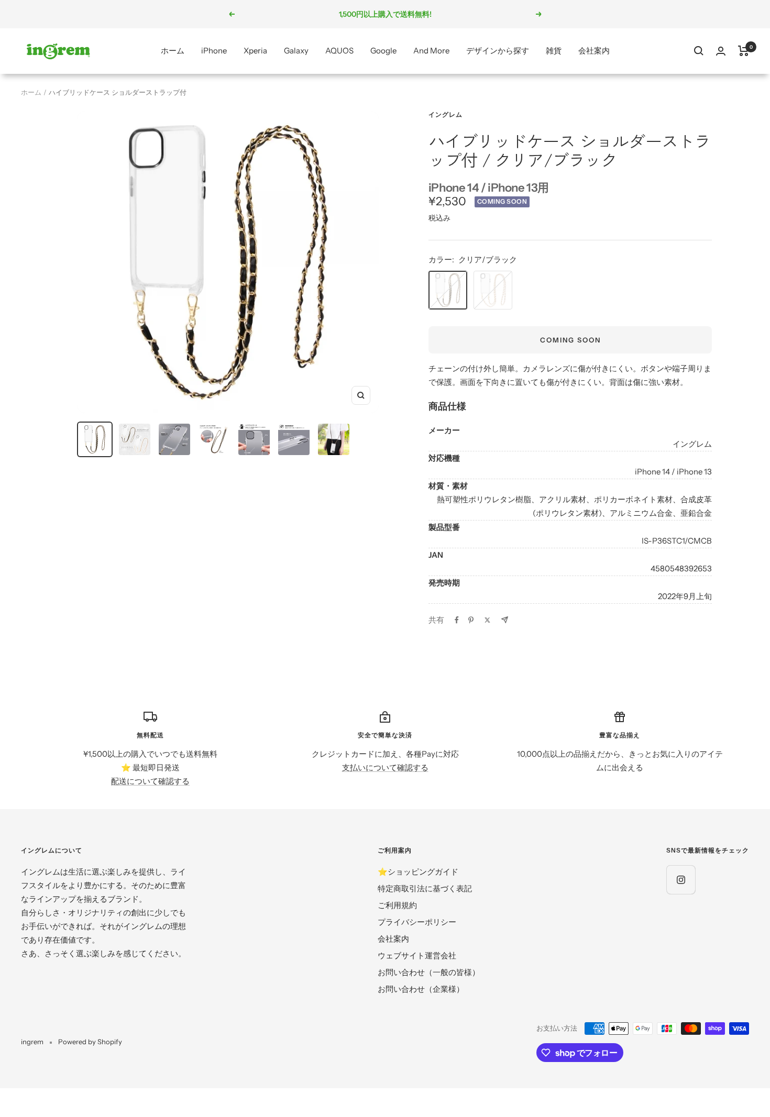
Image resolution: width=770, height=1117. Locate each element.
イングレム (445, 114)
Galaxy (296, 51)
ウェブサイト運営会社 (417, 955)
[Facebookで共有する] (457, 620)
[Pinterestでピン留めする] (471, 620)
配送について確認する (150, 781)
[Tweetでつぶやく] (487, 620)
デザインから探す (497, 51)
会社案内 (594, 51)
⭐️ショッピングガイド (418, 872)
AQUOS (339, 51)
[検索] (698, 51)
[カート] (743, 51)
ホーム (172, 51)
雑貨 (554, 51)
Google (383, 51)
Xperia (255, 51)
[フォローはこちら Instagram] (680, 879)
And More (431, 51)
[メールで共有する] (504, 619)
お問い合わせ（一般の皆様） (429, 972)
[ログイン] (720, 51)
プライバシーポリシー (417, 922)
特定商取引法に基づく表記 (425, 888)
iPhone (214, 51)
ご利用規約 (397, 905)
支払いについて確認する (385, 767)
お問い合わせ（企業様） (421, 989)
